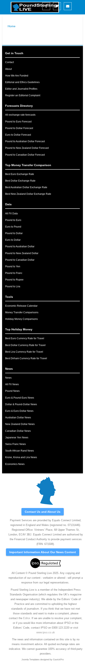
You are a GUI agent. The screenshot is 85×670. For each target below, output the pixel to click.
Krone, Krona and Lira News (21, 457)
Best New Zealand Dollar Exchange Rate (28, 193)
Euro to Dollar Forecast (18, 134)
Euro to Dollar (13, 239)
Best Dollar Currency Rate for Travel (25, 345)
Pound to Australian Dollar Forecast (25, 141)
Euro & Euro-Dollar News (19, 411)
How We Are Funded (16, 75)
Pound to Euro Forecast (18, 121)
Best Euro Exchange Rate (19, 174)
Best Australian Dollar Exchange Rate (26, 187)
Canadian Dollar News (18, 430)
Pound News (12, 391)
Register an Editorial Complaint (22, 95)
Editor (26, 618)
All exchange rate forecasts (20, 114)
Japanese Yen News (16, 437)
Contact (9, 62)
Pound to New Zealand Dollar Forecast (27, 148)
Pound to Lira (12, 286)
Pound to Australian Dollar (19, 246)
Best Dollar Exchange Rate (20, 180)
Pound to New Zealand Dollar (21, 253)
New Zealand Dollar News (20, 424)
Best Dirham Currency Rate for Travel (26, 358)
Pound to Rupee (14, 279)
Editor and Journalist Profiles (21, 88)
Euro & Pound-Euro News (19, 397)
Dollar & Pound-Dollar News (21, 404)
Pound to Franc (13, 273)
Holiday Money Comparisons (21, 319)
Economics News (15, 464)
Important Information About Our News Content (42, 552)
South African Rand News (19, 450)
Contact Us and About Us (42, 511)
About (8, 69)
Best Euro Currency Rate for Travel (24, 338)
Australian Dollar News (18, 417)
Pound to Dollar (14, 233)
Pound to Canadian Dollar (19, 259)
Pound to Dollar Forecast (19, 128)
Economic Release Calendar (21, 305)
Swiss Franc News (15, 444)
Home (11, 26)
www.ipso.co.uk (45, 632)
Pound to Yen (12, 266)
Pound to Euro (13, 220)
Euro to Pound (13, 226)
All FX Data (11, 213)
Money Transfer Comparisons (21, 312)
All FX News (12, 384)
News (8, 377)
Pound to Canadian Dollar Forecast (25, 154)
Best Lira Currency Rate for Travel (24, 351)
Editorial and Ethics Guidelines (22, 82)
